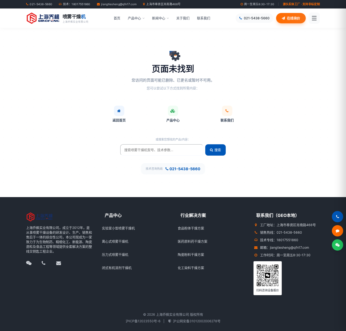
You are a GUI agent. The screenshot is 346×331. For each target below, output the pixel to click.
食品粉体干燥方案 (191, 228)
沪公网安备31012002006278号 (197, 321)
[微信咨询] (337, 245)
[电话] (46, 263)
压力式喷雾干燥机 (115, 254)
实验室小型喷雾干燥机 (118, 228)
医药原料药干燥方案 (192, 241)
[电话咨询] (337, 216)
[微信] (31, 263)
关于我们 (182, 18)
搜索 (217, 150)
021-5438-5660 (184, 168)
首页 (117, 18)
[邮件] (62, 263)
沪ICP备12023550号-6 (143, 321)
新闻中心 (158, 18)
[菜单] (314, 18)
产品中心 (134, 18)
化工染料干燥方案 (191, 268)
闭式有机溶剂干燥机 (117, 268)
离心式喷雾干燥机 (115, 241)
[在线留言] (337, 230)
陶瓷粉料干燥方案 (191, 254)
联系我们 (203, 18)
